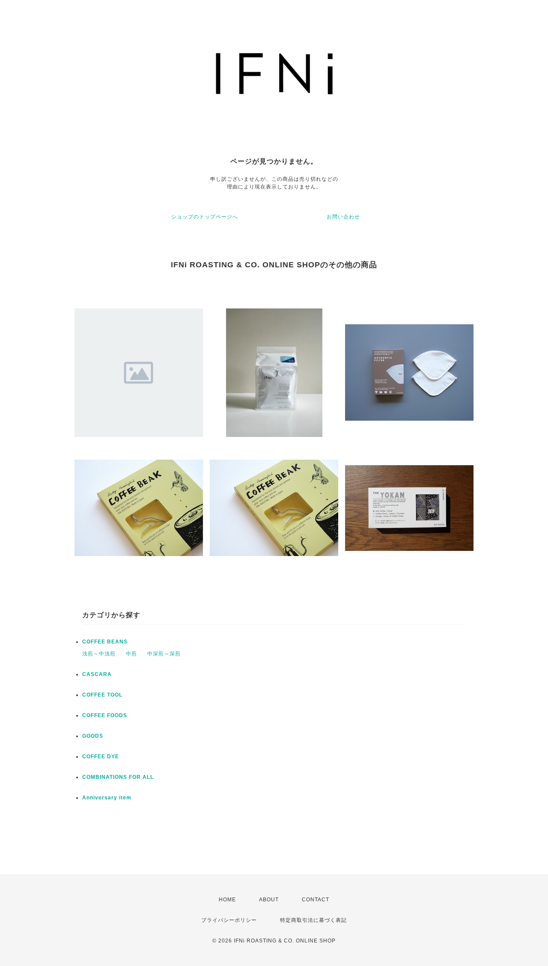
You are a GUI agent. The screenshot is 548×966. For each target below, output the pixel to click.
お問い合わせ (343, 217)
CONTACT (315, 900)
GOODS (92, 736)
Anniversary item (106, 798)
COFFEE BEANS (105, 642)
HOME (227, 900)
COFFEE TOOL (102, 695)
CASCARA (97, 674)
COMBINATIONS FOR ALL (118, 777)
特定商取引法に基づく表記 (313, 920)
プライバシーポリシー (229, 920)
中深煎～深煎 (164, 654)
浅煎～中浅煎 (99, 654)
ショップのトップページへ (204, 217)
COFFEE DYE (100, 757)
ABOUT (269, 900)
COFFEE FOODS (104, 715)
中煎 (131, 654)
